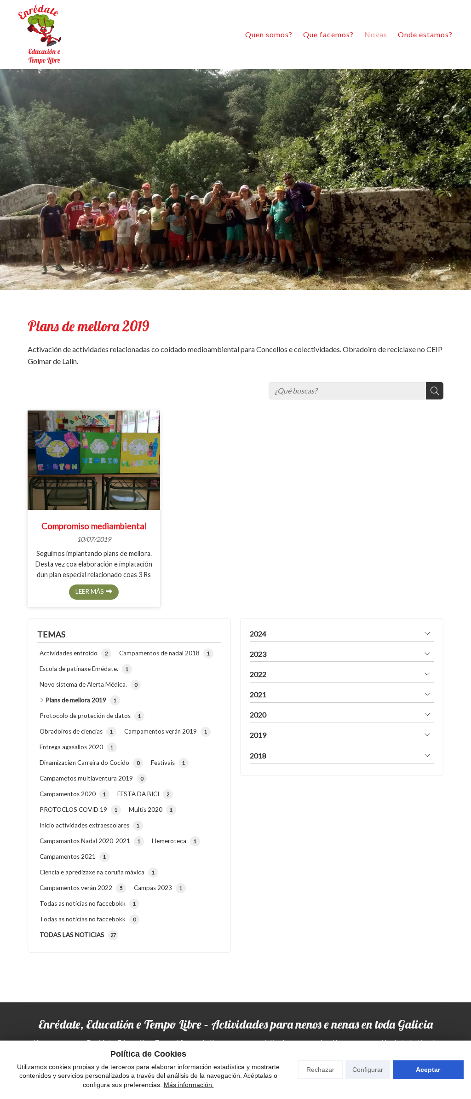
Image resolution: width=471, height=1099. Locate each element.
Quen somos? (269, 34)
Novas (375, 34)
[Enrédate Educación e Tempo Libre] (39, 34)
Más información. (189, 1084)
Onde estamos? (425, 34)
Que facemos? (328, 34)
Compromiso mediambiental (94, 526)
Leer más (89, 591)
